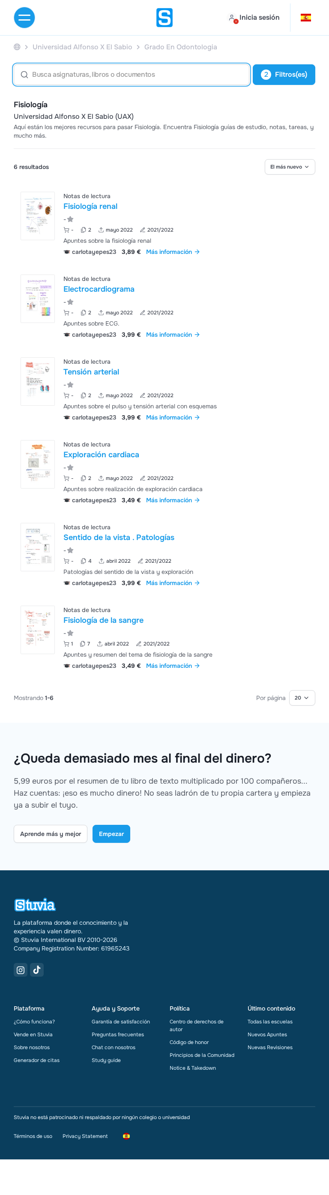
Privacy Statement (85, 1136)
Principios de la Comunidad (202, 1055)
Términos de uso (33, 1136)
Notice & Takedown (193, 1068)
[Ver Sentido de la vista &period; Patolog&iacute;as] (164, 554)
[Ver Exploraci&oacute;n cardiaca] (164, 471)
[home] (164, 17)
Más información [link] (169, 252)
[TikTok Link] (37, 970)
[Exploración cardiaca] (38, 464)
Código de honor (189, 1042)
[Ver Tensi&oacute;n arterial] (164, 388)
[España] (17, 46)
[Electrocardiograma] (38, 299)
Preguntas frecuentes (118, 1034)
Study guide (106, 1060)
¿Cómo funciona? (34, 1021)
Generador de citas (37, 1060)
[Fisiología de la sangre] (38, 630)
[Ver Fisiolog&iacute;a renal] (164, 223)
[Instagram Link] (20, 970)
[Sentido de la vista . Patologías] (38, 547)
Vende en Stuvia (33, 1034)
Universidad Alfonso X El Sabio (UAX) (74, 116)
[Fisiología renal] (38, 216)
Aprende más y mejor (50, 834)
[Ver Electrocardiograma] (164, 306)
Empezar (111, 834)
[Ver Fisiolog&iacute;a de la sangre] (164, 637)
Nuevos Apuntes (267, 1034)
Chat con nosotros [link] (113, 1047)
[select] (290, 167)
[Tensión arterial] (38, 381)
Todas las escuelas (270, 1021)
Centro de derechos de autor (197, 1025)
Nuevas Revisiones (270, 1047)
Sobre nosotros (32, 1047)
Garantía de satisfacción (121, 1021)
